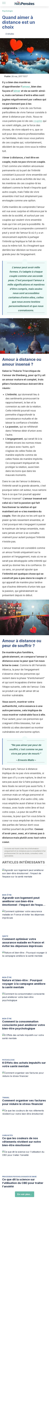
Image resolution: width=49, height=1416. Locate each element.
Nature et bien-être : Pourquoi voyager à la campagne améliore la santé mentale (23, 984)
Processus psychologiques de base (19, 1177)
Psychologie (7, 11)
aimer (16, 90)
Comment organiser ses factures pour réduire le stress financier (24, 1102)
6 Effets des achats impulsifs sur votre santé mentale (24, 1064)
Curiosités (7, 1135)
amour (26, 86)
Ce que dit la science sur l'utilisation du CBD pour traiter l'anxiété (22, 1183)
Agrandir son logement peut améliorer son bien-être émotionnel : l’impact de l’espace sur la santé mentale (24, 901)
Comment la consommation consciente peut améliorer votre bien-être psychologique (23, 1025)
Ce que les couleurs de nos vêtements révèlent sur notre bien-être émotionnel (21, 1142)
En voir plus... (24, 1194)
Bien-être (7, 895)
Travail (5, 1098)
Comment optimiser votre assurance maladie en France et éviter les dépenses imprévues (23, 942)
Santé (5, 936)
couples (37, 121)
